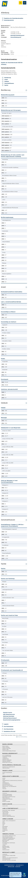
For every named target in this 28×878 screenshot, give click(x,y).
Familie (6, 85)
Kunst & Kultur (5, 805)
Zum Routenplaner (8, 726)
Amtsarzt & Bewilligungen (7, 794)
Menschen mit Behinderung (7, 785)
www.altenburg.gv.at (16, 37)
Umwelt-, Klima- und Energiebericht (8, 820)
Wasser (3, 831)
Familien (3, 778)
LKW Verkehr (4, 843)
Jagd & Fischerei (5, 812)
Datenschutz (20, 865)
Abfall (3, 821)
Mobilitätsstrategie (5, 846)
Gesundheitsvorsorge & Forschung (8, 796)
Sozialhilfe (4, 800)
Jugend (3, 781)
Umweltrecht (4, 828)
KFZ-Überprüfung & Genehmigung (8, 842)
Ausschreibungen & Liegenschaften (8, 855)
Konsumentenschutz (6, 784)
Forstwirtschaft (5, 811)
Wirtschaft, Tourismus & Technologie (9, 860)
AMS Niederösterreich (9, 714)
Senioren (4, 787)
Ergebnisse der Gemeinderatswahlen (13, 18)
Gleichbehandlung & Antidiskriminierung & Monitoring (12, 780)
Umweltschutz (5, 830)
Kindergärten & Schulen (6, 756)
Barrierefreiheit (9, 865)
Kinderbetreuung (5, 782)
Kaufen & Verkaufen (6, 747)
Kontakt (17, 866)
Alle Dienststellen (8, 729)
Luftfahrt (4, 845)
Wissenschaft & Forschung (7, 762)
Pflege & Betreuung (5, 797)
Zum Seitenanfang (22, 736)
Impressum (11, 866)
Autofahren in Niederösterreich (8, 839)
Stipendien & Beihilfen (6, 761)
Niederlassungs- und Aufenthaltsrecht (9, 786)
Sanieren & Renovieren (6, 748)
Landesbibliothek (5, 758)
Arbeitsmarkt (4, 854)
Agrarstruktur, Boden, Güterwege (8, 810)
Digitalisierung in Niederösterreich (8, 766)
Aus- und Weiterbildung (6, 755)
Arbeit (6, 79)
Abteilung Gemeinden (8, 716)
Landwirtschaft (5, 813)
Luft (3, 825)
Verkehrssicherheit (5, 849)
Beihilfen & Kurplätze (6, 801)
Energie (3, 823)
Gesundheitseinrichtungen (7, 795)
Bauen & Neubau (5, 746)
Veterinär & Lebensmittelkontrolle (8, 816)
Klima (3, 824)
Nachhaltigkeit (5, 826)
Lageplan (6, 724)
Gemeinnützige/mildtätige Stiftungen (9, 750)
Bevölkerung (7, 77)
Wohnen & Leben (5, 749)
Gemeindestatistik (9, 20)
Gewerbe (4, 856)
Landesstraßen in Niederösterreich (8, 838)
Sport (3, 773)
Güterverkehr (4, 841)
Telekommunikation (5, 768)
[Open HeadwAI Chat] (24, 874)
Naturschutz (4, 827)
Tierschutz (4, 788)
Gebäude (6, 81)
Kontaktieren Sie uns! (9, 731)
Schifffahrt (4, 848)
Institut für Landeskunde (6, 760)
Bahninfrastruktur (5, 840)
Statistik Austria (7, 712)
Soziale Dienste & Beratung (7, 799)
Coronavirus (4, 793)
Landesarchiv (4, 757)
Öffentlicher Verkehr (6, 847)
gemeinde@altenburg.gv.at (17, 35)
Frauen (3, 779)
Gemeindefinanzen (9, 83)
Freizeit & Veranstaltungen (7, 772)
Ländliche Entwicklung (6, 815)
